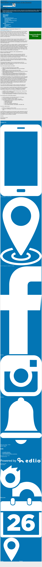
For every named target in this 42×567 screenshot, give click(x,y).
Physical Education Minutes (9, 22)
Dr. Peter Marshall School (29, 10)
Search (1, 6)
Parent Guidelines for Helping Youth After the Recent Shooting (12, 71)
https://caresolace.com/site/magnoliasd (10, 92)
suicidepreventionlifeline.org (13, 103)
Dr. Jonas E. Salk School (21, 10)
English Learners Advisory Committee (11, 18)
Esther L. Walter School (37, 10)
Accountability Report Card (9, 17)
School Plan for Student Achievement (11, 20)
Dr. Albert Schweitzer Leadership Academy (9, 10)
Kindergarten (7, 25)
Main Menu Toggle (3, 12)
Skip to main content (3, 0)
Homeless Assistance (8, 26)
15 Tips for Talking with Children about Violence (10, 74)
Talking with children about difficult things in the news (11, 68)
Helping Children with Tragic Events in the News (10, 70)
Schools (2, 9)
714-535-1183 (2, 196)
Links (1, 448)
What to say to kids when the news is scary (9, 67)
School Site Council (8, 19)
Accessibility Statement (6, 452)
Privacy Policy (2, 464)
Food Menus (7, 21)
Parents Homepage (8, 24)
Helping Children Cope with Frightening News (10, 73)
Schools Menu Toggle (4, 8)
